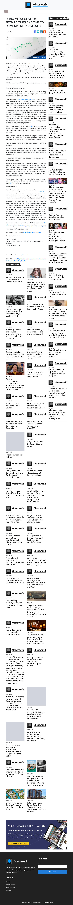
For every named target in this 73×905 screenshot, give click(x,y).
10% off (11, 183)
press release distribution (25, 99)
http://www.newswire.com (32, 232)
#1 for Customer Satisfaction (34, 227)
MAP (32, 126)
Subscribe (52, 872)
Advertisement (11, 887)
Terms (8, 882)
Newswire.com (33, 64)
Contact (8, 890)
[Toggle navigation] (6, 11)
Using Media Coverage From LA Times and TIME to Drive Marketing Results (26, 260)
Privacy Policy (10, 885)
